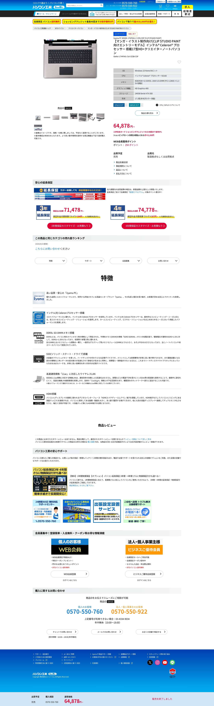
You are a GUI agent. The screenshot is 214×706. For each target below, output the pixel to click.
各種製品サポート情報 (128, 654)
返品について (122, 169)
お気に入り (168, 9)
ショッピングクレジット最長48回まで (88, 21)
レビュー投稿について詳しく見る (138, 439)
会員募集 (125, 261)
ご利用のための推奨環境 (43, 657)
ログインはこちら (70, 580)
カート (160, 9)
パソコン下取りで (136, 21)
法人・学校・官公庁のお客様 (130, 14)
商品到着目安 (122, 162)
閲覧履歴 (175, 9)
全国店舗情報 (150, 14)
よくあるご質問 (69, 654)
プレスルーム (39, 660)
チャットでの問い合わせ (62, 632)
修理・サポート (164, 14)
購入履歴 (91, 442)
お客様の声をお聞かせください (102, 657)
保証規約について (124, 165)
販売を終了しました (162, 699)
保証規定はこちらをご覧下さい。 (82, 485)
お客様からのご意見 (174, 1)
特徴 (51, 261)
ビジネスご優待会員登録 (144, 574)
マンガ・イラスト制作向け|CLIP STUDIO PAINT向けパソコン (108, 28)
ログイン (151, 1)
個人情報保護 (125, 663)
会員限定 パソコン (47, 21)
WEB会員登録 (70, 574)
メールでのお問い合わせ (107, 632)
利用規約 (95, 663)
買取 (177, 14)
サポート (88, 261)
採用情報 (152, 657)
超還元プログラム (136, 192)
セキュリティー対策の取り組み (159, 654)
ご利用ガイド (160, 1)
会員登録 (142, 1)
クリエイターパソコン (75, 28)
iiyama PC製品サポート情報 (101, 654)
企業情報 (124, 657)
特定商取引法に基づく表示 (44, 663)
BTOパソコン (59, 28)
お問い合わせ (163, 261)
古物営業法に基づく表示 (72, 663)
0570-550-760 (85, 611)
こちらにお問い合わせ (47, 248)
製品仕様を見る (147, 113)
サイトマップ (68, 660)
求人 (187, 10)
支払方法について (124, 173)
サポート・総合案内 (42, 654)
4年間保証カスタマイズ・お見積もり (144, 225)
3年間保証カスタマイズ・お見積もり (69, 225)
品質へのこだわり (70, 657)
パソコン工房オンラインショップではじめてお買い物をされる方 (105, 14)
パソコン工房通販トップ (42, 28)
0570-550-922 (129, 611)
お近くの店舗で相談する (151, 632)
